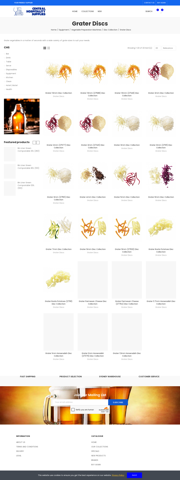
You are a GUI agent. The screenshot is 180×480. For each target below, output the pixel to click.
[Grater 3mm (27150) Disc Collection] (58, 175)
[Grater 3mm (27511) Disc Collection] (161, 123)
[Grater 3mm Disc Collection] (127, 123)
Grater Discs (58, 96)
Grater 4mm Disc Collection (93, 197)
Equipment (11, 73)
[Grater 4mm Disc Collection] (93, 175)
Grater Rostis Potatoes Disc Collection (161, 250)
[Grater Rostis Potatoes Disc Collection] (161, 227)
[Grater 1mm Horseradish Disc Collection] (58, 332)
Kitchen (9, 77)
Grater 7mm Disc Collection (59, 249)
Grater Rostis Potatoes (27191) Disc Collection (58, 302)
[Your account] (165, 11)
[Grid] (44, 48)
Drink (8, 57)
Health (9, 89)
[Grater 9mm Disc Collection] (93, 227)
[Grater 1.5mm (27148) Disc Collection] (127, 71)
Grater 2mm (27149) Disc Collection (92, 146)
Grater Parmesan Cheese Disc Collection (93, 302)
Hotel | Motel (12, 85)
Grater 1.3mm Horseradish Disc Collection (127, 354)
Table (8, 61)
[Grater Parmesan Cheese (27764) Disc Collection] (127, 280)
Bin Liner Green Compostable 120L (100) (26, 185)
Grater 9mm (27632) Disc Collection (127, 250)
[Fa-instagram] (140, 3)
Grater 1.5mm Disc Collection (58, 93)
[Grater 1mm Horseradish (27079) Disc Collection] (93, 332)
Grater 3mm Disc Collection (127, 145)
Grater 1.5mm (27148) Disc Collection (127, 94)
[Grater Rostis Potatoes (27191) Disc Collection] (58, 280)
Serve (8, 65)
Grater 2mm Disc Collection (161, 93)
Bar (7, 53)
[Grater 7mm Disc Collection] (58, 227)
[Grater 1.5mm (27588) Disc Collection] (93, 71)
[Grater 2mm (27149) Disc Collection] (93, 123)
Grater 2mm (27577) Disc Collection (58, 146)
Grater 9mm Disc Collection (93, 249)
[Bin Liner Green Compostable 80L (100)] (10, 171)
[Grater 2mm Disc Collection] (161, 71)
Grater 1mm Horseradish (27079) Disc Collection (93, 354)
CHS (7, 47)
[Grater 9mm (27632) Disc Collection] (127, 227)
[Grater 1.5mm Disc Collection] (58, 71)
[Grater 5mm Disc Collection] (127, 175)
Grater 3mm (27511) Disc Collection (161, 146)
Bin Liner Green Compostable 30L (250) (29, 149)
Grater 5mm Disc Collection (127, 197)
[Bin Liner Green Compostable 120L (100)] (10, 188)
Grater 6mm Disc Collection (161, 197)
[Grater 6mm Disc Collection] (161, 175)
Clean (8, 81)
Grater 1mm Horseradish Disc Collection (58, 354)
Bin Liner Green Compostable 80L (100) (28, 166)
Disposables (11, 69)
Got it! (134, 475)
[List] (48, 48)
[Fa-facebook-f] (136, 3)
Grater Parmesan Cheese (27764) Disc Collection (127, 302)
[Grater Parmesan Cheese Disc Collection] (93, 280)
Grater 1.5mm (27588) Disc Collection (92, 94)
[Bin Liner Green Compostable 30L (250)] (10, 154)
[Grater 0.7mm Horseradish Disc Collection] (161, 280)
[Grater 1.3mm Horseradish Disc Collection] (127, 332)
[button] (149, 3)
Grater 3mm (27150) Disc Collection (58, 198)
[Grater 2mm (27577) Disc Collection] (58, 123)
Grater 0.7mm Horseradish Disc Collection (161, 302)
